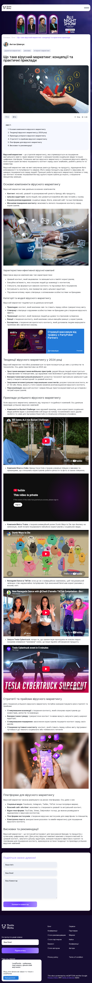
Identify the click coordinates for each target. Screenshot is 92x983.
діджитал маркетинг (12, 51)
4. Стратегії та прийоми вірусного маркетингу (27, 139)
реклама (27, 51)
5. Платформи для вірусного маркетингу (25, 142)
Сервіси (72, 926)
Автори (72, 948)
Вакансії (51, 944)
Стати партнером (55, 939)
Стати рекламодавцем (57, 935)
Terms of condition (76, 957)
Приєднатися (10, 978)
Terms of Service (68, 978)
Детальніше (53, 351)
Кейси (71, 939)
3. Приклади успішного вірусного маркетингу (27, 136)
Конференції (52, 931)
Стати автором (54, 948)
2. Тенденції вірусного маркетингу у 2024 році (27, 132)
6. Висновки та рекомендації (20, 145)
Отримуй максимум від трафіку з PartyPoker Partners (62, 334)
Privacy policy (53, 957)
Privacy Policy (53, 978)
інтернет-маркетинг (42, 51)
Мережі (72, 935)
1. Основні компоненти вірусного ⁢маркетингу (27, 129)
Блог (49, 926)
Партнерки (73, 931)
